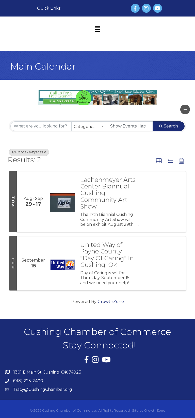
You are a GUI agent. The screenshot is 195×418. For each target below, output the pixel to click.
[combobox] (89, 126)
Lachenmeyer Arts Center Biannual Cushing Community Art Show (108, 193)
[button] (185, 109)
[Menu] (97, 29)
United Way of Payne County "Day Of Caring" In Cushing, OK (107, 255)
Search (171, 126)
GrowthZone (111, 301)
